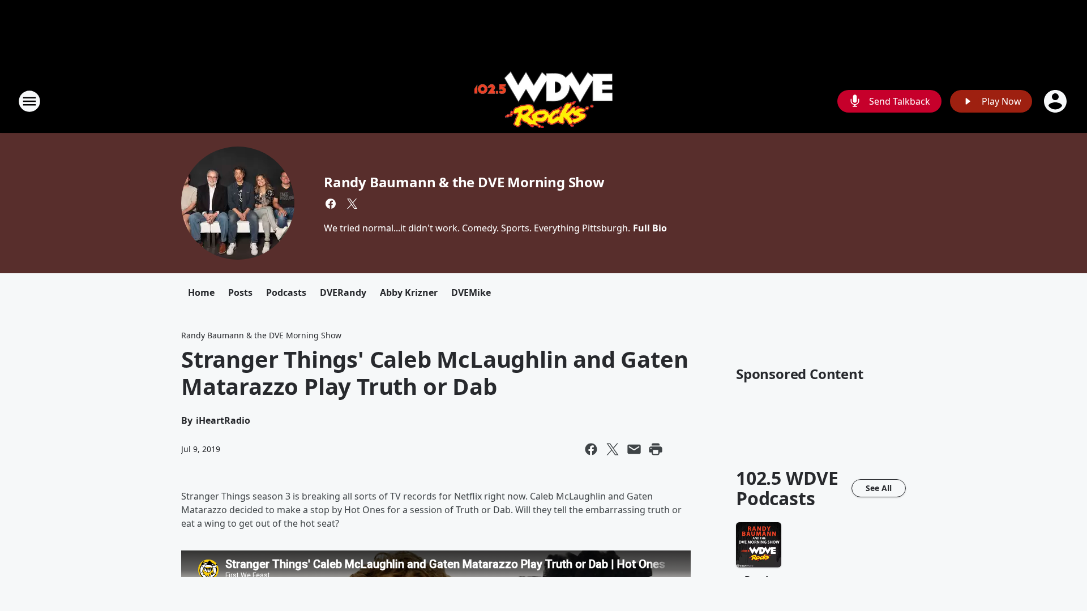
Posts (240, 292)
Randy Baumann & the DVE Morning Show (464, 182)
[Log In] (1056, 101)
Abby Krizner (409, 292)
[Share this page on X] (612, 449)
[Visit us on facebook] (330, 203)
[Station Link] (543, 101)
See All (879, 488)
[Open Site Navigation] (29, 101)
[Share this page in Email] (634, 449)
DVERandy (343, 292)
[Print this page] (656, 449)
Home (201, 292)
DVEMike (471, 292)
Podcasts (286, 292)
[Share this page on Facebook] (591, 449)
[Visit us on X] (352, 203)
